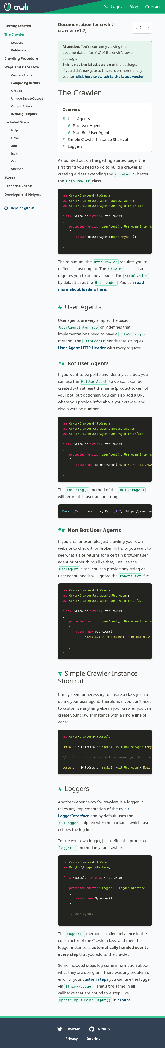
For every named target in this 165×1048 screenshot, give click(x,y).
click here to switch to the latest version (110, 76)
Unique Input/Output (27, 98)
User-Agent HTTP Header (82, 347)
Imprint (93, 1038)
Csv (13, 161)
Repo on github (22, 208)
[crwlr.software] (16, 7)
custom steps (95, 979)
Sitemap (17, 169)
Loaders (17, 42)
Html (15, 138)
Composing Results (25, 83)
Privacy (71, 1038)
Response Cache (18, 185)
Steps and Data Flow (21, 67)
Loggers (75, 146)
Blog (133, 7)
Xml (14, 146)
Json (14, 153)
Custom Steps (21, 75)
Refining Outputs (24, 114)
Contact (153, 7)
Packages (113, 7)
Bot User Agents (88, 125)
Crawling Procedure (21, 58)
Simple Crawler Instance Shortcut (98, 139)
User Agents (79, 118)
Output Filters (21, 106)
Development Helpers (22, 194)
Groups (16, 91)
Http (14, 130)
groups (124, 999)
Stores (9, 177)
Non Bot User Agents (92, 132)
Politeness (18, 50)
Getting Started (17, 25)
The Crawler (14, 34)
